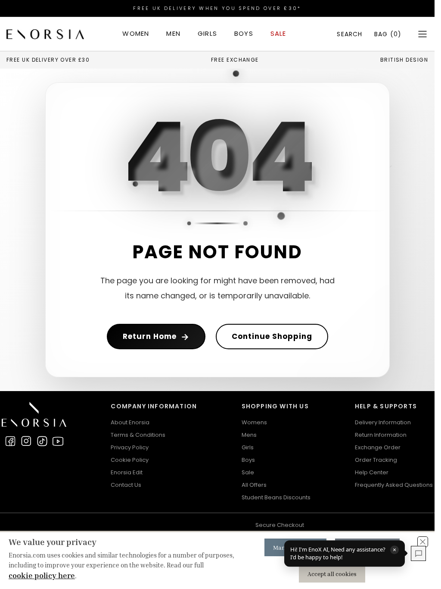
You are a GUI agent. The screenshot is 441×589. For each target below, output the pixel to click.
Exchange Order (378, 447)
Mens (249, 435)
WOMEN (135, 33)
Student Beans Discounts (276, 497)
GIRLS (207, 33)
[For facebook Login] (10, 441)
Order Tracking (376, 460)
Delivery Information (383, 422)
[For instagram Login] (26, 441)
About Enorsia (130, 422)
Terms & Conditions (138, 435)
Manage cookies (295, 547)
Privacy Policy (130, 447)
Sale (248, 472)
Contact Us (126, 485)
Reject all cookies (367, 547)
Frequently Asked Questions (394, 485)
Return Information (381, 435)
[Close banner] (422, 541)
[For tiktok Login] (42, 441)
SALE (278, 33)
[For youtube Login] (58, 441)
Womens (254, 422)
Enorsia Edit (127, 472)
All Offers (254, 485)
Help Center (371, 472)
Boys (248, 460)
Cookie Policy (130, 460)
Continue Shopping (272, 336)
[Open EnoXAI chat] (418, 553)
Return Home (156, 337)
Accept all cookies (332, 573)
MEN (173, 33)
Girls (248, 447)
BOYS (243, 33)
